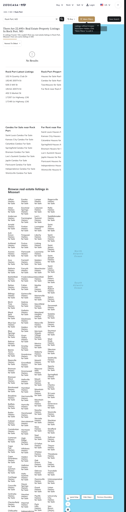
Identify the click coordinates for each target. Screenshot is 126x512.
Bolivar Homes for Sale (11, 343)
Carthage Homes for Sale (12, 479)
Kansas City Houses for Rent (55, 136)
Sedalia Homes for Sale (51, 316)
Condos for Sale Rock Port (53, 80)
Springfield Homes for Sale (53, 376)
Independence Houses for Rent (56, 165)
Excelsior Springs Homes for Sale (25, 211)
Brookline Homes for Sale (12, 397)
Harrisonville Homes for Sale (27, 398)
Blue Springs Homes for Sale (11, 334)
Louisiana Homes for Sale (39, 253)
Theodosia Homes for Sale (52, 456)
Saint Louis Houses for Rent (54, 132)
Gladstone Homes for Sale (26, 321)
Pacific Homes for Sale (38, 498)
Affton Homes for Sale (11, 201)
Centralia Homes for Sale (12, 496)
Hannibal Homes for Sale (25, 390)
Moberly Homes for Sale (38, 354)
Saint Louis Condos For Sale (19, 135)
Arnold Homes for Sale (11, 226)
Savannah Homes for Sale (52, 307)
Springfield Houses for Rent (54, 144)
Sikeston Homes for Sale (51, 351)
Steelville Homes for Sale (52, 414)
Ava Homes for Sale (11, 262)
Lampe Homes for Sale (38, 201)
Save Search (114, 19)
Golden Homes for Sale (24, 329)
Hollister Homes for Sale (25, 467)
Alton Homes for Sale (11, 210)
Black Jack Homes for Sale (11, 315)
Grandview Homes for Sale (26, 356)
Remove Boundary (104, 497)
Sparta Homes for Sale (51, 368)
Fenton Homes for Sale (24, 228)
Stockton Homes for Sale (52, 422)
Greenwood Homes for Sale (26, 373)
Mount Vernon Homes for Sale (38, 382)
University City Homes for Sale (52, 499)
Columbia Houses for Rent (53, 140)
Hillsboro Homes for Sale (25, 450)
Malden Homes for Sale (38, 262)
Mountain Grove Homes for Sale (39, 392)
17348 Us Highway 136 (17, 101)
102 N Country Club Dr (16, 76)
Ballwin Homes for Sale (11, 270)
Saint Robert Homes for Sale (51, 289)
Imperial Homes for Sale (25, 505)
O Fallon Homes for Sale (38, 445)
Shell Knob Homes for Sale (51, 342)
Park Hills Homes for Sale (38, 507)
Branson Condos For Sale (18, 152)
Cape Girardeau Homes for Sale (12, 459)
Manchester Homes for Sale (40, 270)
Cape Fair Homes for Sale (11, 449)
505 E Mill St (12, 84)
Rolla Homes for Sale (51, 210)
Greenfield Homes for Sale (26, 364)
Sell (78, 5)
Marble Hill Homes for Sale (38, 288)
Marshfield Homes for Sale (39, 306)
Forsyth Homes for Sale (24, 270)
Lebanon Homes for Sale (39, 210)
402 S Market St (13, 93)
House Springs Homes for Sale (24, 487)
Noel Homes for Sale (38, 437)
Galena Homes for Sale (24, 304)
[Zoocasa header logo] (14, 5)
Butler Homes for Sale (11, 414)
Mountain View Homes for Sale (39, 402)
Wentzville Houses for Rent (54, 169)
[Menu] (118, 5)
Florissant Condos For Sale (18, 164)
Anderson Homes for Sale (12, 218)
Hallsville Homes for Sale (25, 381)
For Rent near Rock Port (52, 89)
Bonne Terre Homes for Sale (11, 353)
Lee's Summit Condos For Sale (20, 156)
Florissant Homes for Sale (25, 253)
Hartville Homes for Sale (25, 406)
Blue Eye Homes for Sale (12, 324)
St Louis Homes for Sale (51, 395)
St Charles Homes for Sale (51, 386)
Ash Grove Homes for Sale (11, 236)
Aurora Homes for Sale (11, 253)
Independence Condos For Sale (20, 169)
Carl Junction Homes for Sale (11, 470)
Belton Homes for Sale (11, 287)
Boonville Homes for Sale (12, 362)
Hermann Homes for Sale (25, 432)
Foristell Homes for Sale (25, 262)
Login (92, 5)
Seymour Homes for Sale (52, 332)
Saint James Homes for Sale (51, 248)
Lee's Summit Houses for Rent (55, 153)
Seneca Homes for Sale (51, 324)
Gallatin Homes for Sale (25, 312)
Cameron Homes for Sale (12, 439)
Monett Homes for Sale (38, 362)
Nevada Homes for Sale (38, 420)
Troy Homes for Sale (51, 464)
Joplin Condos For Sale (16, 160)
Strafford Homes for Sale (52, 431)
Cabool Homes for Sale (11, 423)
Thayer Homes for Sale (51, 447)
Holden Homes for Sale (24, 459)
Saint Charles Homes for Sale (51, 238)
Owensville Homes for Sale (40, 481)
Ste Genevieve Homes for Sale (52, 404)
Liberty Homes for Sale (38, 237)
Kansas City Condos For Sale (19, 139)
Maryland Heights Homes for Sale (39, 315)
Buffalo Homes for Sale (11, 406)
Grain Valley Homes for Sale (24, 338)
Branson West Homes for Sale (12, 380)
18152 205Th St (13, 89)
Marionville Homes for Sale (40, 297)
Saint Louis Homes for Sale (51, 269)
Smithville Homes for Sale (52, 360)
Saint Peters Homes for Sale (51, 279)
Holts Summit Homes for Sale (24, 476)
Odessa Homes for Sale (38, 472)
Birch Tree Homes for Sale (11, 305)
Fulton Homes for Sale (24, 287)
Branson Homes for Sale (12, 370)
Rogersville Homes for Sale (53, 201)
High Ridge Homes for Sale (24, 441)
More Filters (88, 19)
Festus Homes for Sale (24, 245)
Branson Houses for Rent (53, 148)
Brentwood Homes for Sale (13, 389)
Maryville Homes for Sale (39, 324)
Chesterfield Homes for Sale (13, 504)
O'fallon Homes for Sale (38, 454)
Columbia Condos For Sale (18, 143)
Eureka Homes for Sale (24, 201)
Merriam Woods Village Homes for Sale (38, 335)
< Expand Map (72, 497)
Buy (58, 5)
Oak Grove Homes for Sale (38, 463)
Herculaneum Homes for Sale (27, 423)
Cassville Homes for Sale (12, 487)
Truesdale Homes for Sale (52, 472)
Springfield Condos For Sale (19, 148)
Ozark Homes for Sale (38, 489)
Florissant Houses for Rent (54, 161)
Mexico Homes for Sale (38, 345)
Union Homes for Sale (51, 489)
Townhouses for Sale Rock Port (56, 84)
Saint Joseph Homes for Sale (51, 258)
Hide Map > (87, 497)
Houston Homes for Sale (25, 496)
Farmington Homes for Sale (26, 220)
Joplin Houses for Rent (52, 157)
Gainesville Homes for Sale (26, 295)
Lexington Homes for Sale (39, 228)
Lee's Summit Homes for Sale (38, 219)
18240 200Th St (13, 80)
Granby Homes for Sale (24, 348)
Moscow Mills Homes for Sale (38, 371)
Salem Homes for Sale (51, 299)
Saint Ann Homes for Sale (51, 227)
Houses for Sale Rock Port (53, 76)
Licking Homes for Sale (38, 245)
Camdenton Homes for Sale (13, 431)
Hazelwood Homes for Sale (26, 415)
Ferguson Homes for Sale (25, 237)
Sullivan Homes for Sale (51, 439)
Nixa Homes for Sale (38, 429)
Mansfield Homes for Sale (39, 279)
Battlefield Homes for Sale (13, 279)
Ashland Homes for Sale (12, 245)
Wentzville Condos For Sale (19, 173)
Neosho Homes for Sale (38, 412)
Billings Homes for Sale (11, 295)
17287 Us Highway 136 (17, 97)
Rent (68, 5)
